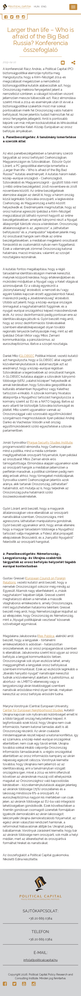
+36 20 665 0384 (40, 918)
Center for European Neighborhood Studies (33, 710)
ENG (43, 6)
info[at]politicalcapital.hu (41, 960)
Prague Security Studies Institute (50, 442)
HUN (36, 6)
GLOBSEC (27, 356)
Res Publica (46, 636)
